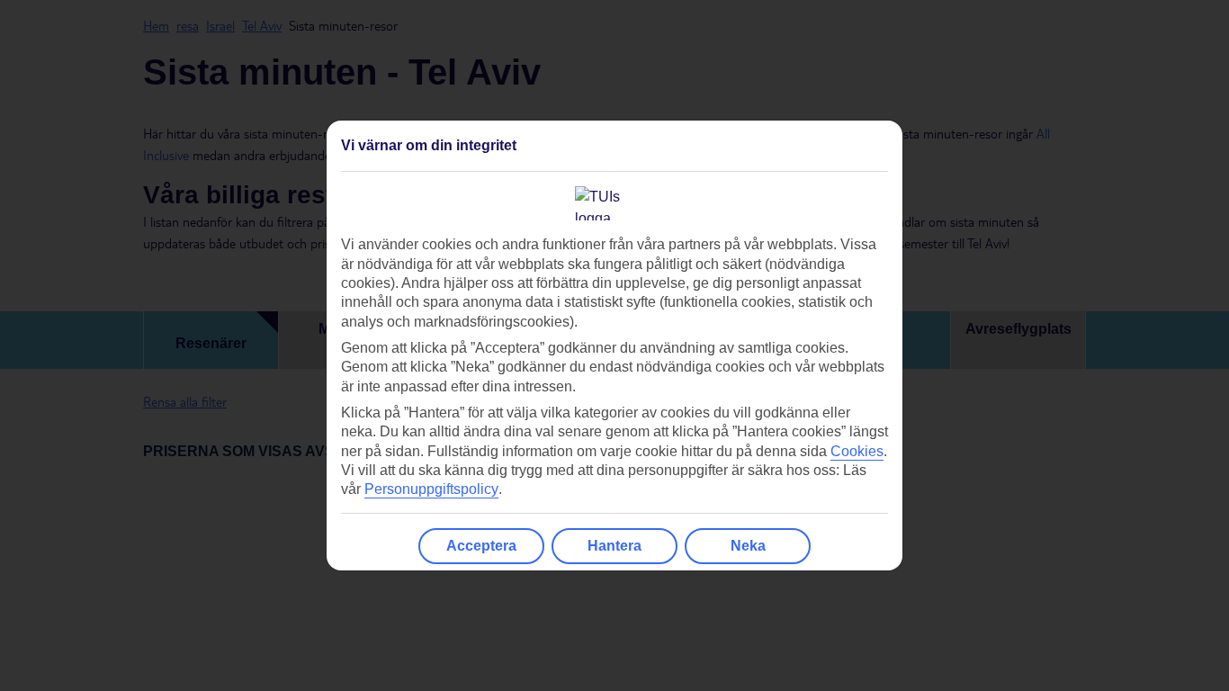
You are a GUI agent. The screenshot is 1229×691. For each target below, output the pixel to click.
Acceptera (481, 545)
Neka (748, 545)
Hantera (614, 545)
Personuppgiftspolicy (431, 489)
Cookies (857, 451)
